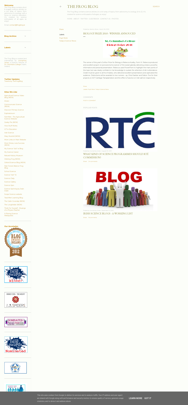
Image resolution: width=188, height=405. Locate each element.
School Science (10, 171)
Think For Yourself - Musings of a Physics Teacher (15, 209)
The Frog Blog (82, 6)
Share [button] (61, 29)
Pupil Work (63, 38)
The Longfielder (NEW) (13, 205)
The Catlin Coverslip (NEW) (14, 201)
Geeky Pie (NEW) (11, 122)
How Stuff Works (10, 126)
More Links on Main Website (15, 140)
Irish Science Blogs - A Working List (108, 213)
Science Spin (9, 185)
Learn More (135, 398)
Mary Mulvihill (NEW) (12, 136)
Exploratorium (9, 113)
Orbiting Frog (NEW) (12, 159)
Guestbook (94, 19)
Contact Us (105, 19)
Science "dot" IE (10, 175)
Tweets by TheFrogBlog (13, 81)
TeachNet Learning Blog (13, 198)
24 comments (92, 161)
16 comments (92, 217)
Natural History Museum (13, 156)
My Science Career (11, 152)
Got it (147, 398)
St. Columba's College (12, 64)
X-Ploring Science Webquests (11, 215)
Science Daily (9, 178)
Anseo (6, 101)
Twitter (84, 19)
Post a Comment (89, 100)
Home (69, 19)
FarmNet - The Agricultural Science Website (14, 118)
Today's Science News (67, 41)
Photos (115, 19)
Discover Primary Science (14, 110)
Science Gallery (10, 182)
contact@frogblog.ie (17, 25)
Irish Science (9, 133)
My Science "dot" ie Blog (13, 149)
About (76, 19)
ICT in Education (10, 129)
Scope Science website (13, 194)
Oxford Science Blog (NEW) (14, 162)
